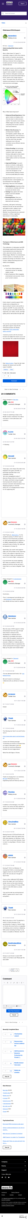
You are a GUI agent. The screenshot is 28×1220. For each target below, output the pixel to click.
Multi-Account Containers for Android (12, 1133)
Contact (20, 1194)
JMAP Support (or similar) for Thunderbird (14, 1137)
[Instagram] (5, 1177)
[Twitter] (2, 1177)
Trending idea (6, 1093)
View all (7, 1076)
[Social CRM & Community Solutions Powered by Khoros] (22, 1216)
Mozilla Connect (9, 3)
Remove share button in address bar (19, 1043)
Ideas (3, 22)
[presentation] (4, 982)
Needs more (6, 1095)
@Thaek (5, 778)
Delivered (10, 45)
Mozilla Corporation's (9, 1198)
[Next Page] (18, 970)
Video (11, 369)
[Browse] (3, 3)
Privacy (3, 1194)
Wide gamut (13, 372)
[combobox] (14, 13)
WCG (8, 372)
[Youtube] (8, 1177)
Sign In (22, 3)
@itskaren (8, 599)
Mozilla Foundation (6, 1200)
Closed (4, 1111)
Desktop (6, 369)
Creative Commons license (8, 1205)
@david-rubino (9, 363)
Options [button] (26, 22)
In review (5, 1098)
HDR (5, 372)
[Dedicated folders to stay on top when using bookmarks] (23, 389)
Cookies (12, 1194)
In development (17, 579)
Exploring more (7, 1101)
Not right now (6, 1106)
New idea (15, 399)
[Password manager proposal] (20, 389)
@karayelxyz (15, 535)
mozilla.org (4, 1192)
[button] (4, 376)
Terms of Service (15, 1192)
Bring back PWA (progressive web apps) (13, 1124)
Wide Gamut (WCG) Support (11, 30)
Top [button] (2, 1216)
